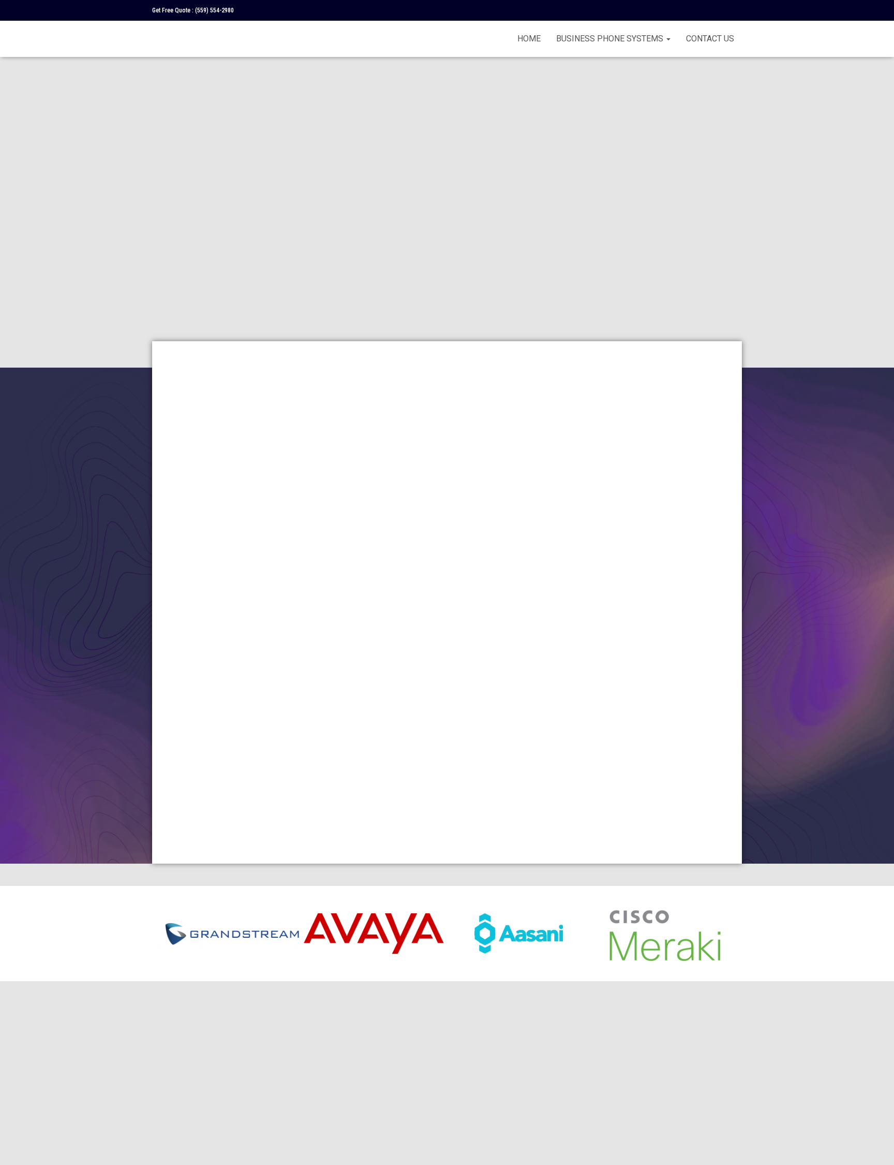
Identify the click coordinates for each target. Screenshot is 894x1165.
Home (529, 38)
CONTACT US (710, 38)
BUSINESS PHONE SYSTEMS (610, 38)
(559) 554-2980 (214, 10)
